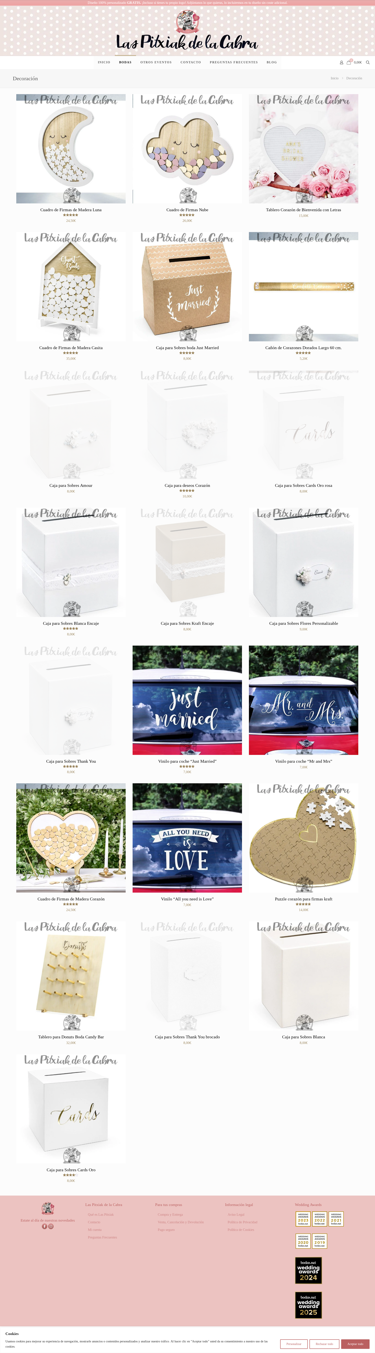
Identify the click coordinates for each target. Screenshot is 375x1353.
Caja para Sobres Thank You (71, 761)
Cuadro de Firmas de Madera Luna (71, 209)
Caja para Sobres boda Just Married (187, 347)
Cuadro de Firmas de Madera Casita (71, 347)
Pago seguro (166, 1230)
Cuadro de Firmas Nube (187, 209)
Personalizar (293, 1344)
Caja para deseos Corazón (187, 485)
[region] (187, 1340)
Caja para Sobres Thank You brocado (187, 1036)
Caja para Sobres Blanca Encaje (71, 623)
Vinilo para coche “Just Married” (187, 761)
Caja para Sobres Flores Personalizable (303, 623)
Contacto (94, 1222)
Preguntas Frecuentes (102, 1237)
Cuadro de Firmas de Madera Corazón (71, 899)
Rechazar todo (324, 1344)
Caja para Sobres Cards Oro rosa (303, 485)
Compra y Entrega (170, 1214)
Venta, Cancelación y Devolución (181, 1222)
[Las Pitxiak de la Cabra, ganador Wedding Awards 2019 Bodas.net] (319, 1247)
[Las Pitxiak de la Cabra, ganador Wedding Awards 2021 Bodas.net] (336, 1225)
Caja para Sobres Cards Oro (71, 1169)
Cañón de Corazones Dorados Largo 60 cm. (303, 347)
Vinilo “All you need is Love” (187, 899)
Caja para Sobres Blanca (303, 1036)
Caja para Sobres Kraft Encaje (187, 623)
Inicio (335, 78)
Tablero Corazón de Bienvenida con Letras (303, 209)
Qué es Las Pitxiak (101, 1214)
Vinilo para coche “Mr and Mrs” (303, 761)
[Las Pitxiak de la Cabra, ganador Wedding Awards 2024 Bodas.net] (308, 1283)
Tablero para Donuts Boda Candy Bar (71, 1036)
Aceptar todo (355, 1344)
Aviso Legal (236, 1214)
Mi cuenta (95, 1230)
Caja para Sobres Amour (70, 485)
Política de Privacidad (242, 1222)
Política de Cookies (241, 1230)
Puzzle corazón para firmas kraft (303, 899)
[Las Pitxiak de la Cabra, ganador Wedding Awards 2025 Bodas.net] (308, 1317)
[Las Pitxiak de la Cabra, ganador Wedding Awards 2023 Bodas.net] (303, 1225)
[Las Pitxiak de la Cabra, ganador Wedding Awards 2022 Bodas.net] (319, 1225)
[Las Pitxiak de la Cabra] (187, 31)
